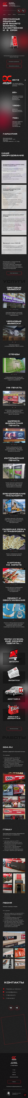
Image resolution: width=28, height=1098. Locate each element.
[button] (14, 273)
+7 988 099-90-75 (10, 995)
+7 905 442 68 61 (10, 998)
